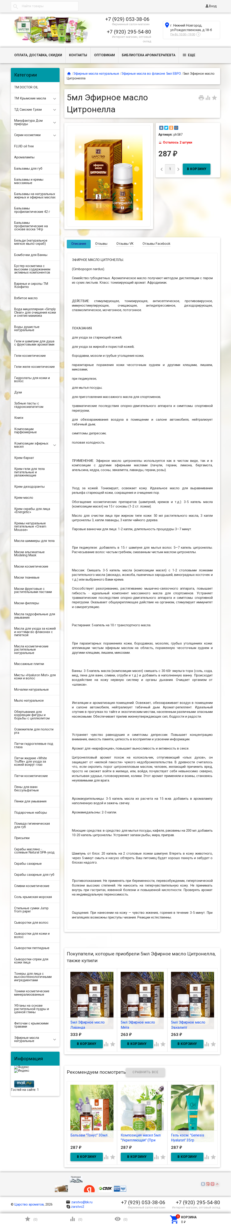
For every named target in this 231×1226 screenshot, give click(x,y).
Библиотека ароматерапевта (148, 55)
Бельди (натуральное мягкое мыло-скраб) (30, 242)
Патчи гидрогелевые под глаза (33, 745)
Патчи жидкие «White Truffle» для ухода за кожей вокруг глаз (30, 761)
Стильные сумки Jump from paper (31, 910)
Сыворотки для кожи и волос (32, 935)
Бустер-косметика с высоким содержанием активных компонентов (32, 269)
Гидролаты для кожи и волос (32, 379)
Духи (18, 392)
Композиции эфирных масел (31, 445)
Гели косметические (30, 356)
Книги (18, 418)
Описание (78, 244)
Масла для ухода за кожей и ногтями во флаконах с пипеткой (35, 632)
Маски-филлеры (26, 603)
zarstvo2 (77, 1207)
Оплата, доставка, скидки (38, 55)
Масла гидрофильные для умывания (34, 616)
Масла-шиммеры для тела (34, 541)
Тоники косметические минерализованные (31, 993)
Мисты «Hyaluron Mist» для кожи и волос (35, 676)
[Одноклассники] (171, 128)
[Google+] (208, 1184)
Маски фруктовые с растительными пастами (33, 590)
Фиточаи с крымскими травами (31, 1025)
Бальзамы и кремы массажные (28, 181)
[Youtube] (217, 1184)
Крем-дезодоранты (29, 487)
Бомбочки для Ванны (30, 255)
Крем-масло (23, 498)
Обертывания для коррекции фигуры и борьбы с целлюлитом (32, 715)
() (30, 1219)
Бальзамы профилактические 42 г (32, 210)
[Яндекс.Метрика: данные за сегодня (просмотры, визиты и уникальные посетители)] (21, 1067)
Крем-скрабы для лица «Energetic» (32, 510)
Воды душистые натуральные (26, 328)
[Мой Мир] (176, 128)
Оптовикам (104, 55)
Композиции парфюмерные (25, 430)
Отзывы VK (125, 244)
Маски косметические (31, 566)
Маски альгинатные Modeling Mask (29, 553)
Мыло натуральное (29, 701)
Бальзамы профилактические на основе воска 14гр (31, 226)
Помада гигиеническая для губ (32, 825)
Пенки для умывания (30, 801)
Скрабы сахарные (28, 864)
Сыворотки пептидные (31, 948)
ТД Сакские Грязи (28, 110)
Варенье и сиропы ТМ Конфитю (31, 285)
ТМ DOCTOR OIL (26, 87)
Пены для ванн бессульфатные (26, 788)
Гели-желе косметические (34, 367)
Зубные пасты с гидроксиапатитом (28, 405)
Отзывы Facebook (156, 244)
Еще (188, 55)
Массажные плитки (29, 664)
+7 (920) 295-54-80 (129, 32)
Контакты (78, 55)
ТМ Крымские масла (30, 98)
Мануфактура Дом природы (28, 122)
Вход (211, 6)
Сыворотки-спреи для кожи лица (31, 961)
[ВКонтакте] (161, 128)
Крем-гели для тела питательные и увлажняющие (29, 472)
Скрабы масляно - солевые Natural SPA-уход (34, 851)
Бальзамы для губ (28, 169)
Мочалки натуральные (31, 690)
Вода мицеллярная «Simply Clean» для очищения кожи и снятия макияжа (35, 312)
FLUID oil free (24, 146)
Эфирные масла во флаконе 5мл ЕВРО (151, 74)
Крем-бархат (24, 458)
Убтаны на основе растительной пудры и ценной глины (31, 1009)
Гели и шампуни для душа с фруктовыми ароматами (34, 343)
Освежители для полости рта (33, 731)
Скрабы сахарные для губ (34, 875)
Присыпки (22, 838)
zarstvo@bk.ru (79, 1202)
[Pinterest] (213, 1184)
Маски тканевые (26, 577)
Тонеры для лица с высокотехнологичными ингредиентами (33, 977)
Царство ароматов (29, 1204)
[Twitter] (166, 128)
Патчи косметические (31, 776)
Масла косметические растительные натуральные (31, 649)
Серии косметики (27, 135)
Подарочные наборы (30, 813)
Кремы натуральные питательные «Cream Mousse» (30, 526)
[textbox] (45, 6)
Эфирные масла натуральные (26, 1039)
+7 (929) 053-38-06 (127, 19)
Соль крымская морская (33, 897)
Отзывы (101, 244)
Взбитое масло (26, 298)
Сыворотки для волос (31, 923)
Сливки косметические (31, 886)
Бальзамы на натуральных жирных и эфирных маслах (34, 195)
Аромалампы (24, 157)
